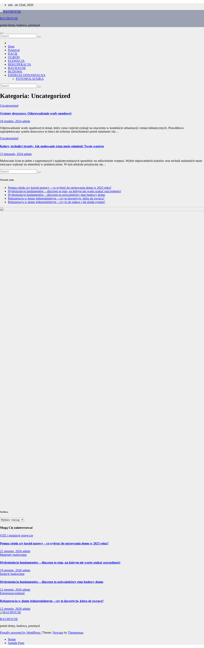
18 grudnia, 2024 (11, 121)
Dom (11, 46)
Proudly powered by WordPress (20, 632)
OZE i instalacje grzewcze (16, 535)
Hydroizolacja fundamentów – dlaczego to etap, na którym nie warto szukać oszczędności (64, 191)
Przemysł (14, 50)
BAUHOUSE (9, 18)
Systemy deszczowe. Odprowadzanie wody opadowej (35, 113)
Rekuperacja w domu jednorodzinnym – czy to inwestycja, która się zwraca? (56, 198)
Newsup (58, 632)
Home (12, 639)
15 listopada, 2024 (12, 154)
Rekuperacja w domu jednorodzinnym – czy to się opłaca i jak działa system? (56, 202)
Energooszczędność (12, 593)
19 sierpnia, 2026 (11, 570)
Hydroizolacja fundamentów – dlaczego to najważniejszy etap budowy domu (56, 194)
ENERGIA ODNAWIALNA (26, 75)
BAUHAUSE (17, 68)
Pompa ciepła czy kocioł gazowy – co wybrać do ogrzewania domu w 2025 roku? (59, 187)
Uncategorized (9, 105)
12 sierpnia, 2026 (11, 589)
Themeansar (75, 632)
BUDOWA (15, 71)
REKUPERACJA (19, 64)
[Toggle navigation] (1, 33)
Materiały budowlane (13, 554)
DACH (12, 53)
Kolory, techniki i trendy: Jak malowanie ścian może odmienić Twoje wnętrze (52, 146)
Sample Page (16, 643)
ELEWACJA (16, 61)
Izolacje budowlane (12, 574)
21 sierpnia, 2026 (11, 551)
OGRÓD (14, 57)
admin (26, 121)
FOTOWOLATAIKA (30, 78)
